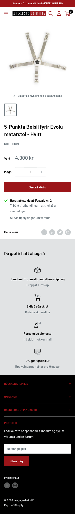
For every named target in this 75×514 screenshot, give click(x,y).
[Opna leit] (51, 13)
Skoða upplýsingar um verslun (30, 218)
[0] (67, 13)
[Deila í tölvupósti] (68, 232)
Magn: (8, 172)
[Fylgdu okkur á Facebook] (7, 485)
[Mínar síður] (59, 13)
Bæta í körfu (37, 187)
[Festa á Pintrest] (52, 232)
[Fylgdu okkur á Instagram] (15, 485)
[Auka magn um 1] (41, 171)
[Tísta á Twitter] (60, 232)
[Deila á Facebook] (44, 232)
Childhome (12, 144)
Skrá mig (16, 461)
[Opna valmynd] (6, 13)
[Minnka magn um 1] (19, 171)
